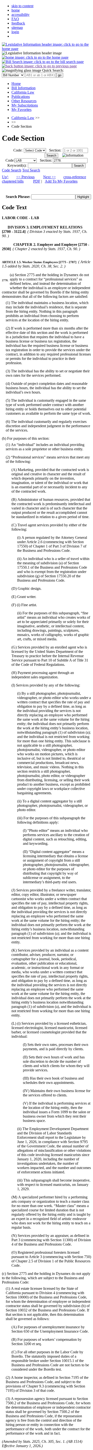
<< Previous (25, 177)
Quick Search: (52, 70)
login (15, 32)
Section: (55, 150)
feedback (18, 23)
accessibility (20, 15)
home (15, 10)
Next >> (49, 177)
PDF (36, 181)
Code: (17, 150)
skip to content (22, 6)
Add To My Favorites (61, 181)
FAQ (15, 19)
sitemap (17, 27)
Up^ (5, 177)
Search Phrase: (18, 197)
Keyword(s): (16, 165)
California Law (22, 118)
